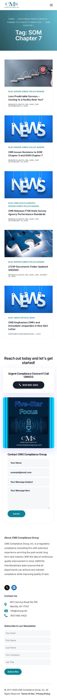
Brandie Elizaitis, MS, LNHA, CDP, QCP (25, 275)
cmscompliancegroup (18, 334)
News (32, 318)
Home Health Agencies (24, 203)
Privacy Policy (43, 693)
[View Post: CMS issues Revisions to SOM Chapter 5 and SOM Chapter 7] (29, 129)
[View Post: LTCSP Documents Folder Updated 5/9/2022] (29, 243)
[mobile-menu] (50, 5)
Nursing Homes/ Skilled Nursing (29, 91)
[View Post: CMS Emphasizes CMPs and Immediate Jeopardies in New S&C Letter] (29, 299)
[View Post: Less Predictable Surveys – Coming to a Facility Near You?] (29, 73)
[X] (7, 587)
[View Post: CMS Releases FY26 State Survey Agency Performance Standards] (29, 184)
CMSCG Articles (21, 318)
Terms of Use (27, 693)
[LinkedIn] (14, 587)
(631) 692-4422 (30, 385)
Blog (10, 91)
